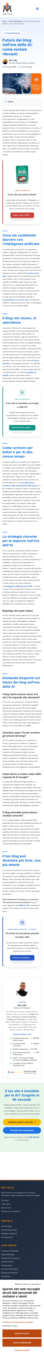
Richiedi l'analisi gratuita (22, 427)
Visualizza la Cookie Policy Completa (17, 1322)
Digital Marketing (7, 1254)
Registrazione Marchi (9, 1273)
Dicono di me (6, 1208)
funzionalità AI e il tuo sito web (15, 300)
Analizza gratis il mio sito (20, 1122)
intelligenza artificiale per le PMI (18, 586)
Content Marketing (15, 21)
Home (4, 21)
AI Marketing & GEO (9, 1230)
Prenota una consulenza (22, 1130)
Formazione (6, 1276)
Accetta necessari (22, 1343)
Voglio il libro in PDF (22, 215)
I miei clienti (5, 1204)
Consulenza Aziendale (9, 1251)
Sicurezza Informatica (9, 1269)
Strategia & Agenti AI (9, 1233)
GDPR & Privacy (7, 1262)
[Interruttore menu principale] (37, 8)
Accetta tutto (22, 1333)
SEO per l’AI (24, 905)
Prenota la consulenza (22, 958)
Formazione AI (6, 1237)
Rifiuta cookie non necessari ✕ (28, 1284)
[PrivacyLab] (15, 1326)
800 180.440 (34, 1137)
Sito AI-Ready (6, 1226)
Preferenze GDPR (22, 1350)
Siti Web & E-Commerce (10, 1258)
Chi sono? (5, 1200)
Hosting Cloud (6, 1265)
